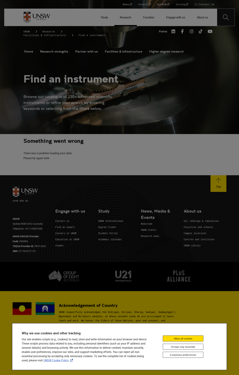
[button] (218, 183)
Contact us (62, 221)
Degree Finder (107, 227)
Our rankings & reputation (201, 221)
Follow (163, 31)
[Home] (37, 17)
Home (28, 51)
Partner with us (86, 51)
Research (48, 31)
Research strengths (54, 51)
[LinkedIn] (173, 31)
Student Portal (108, 233)
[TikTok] (200, 31)
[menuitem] (104, 17)
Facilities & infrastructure (44, 35)
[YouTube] (209, 31)
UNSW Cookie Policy (59, 360)
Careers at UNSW (65, 233)
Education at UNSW (67, 239)
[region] (119, 346)
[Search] (226, 17)
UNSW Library (192, 245)
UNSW (26, 31)
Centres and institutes (199, 239)
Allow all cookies (183, 338)
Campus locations (195, 233)
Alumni (59, 245)
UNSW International (110, 221)
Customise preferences (183, 354)
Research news (150, 236)
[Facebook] (182, 31)
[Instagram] (191, 31)
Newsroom (146, 223)
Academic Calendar (110, 239)
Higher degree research (166, 51)
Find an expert (65, 227)
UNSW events (148, 229)
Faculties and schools (198, 227)
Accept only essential (183, 346)
